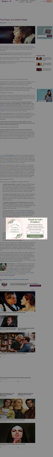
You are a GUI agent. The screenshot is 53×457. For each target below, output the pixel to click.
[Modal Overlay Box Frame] (26, 228)
